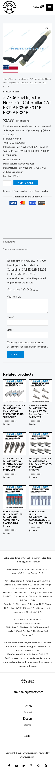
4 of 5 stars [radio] (34, 289)
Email (10, 330)
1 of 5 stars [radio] (24, 289)
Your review (15, 296)
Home (6, 79)
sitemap (27, 725)
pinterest (27, 712)
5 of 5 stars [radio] (37, 289)
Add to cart (25, 183)
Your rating (14, 289)
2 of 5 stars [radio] (27, 289)
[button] (47, 28)
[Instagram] (31, 765)
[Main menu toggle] (49, 7)
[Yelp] (45, 765)
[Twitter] (23, 765)
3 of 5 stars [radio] (30, 289)
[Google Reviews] (38, 765)
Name (10, 317)
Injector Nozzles (17, 79)
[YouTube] (16, 765)
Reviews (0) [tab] (9, 241)
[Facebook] (9, 765)
